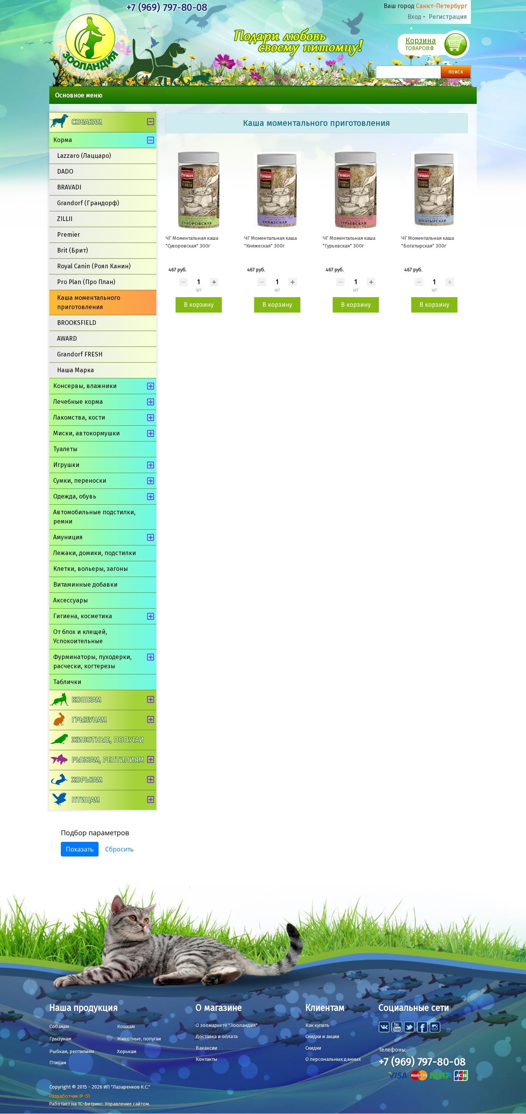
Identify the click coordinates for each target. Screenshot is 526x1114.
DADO (65, 171)
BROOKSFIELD (76, 322)
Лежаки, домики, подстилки (94, 553)
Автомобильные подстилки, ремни (94, 516)
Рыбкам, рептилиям (108, 760)
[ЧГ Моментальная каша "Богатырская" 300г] (434, 190)
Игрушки (66, 464)
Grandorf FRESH (79, 354)
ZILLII (64, 218)
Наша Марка (75, 370)
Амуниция (68, 537)
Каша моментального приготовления (88, 302)
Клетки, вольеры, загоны (90, 568)
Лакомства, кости (79, 417)
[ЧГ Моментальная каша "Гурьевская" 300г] (356, 190)
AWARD (67, 338)
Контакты (206, 1059)
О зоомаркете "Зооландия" (227, 1025)
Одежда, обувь (74, 496)
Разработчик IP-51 (69, 1096)
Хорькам (87, 780)
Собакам (87, 122)
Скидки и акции (322, 1036)
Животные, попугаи (108, 740)
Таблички (67, 682)
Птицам (85, 800)
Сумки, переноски (79, 480)
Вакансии (206, 1048)
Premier (68, 234)
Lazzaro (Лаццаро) (84, 155)
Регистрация (448, 16)
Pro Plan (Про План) (86, 282)
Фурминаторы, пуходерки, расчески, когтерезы (92, 661)
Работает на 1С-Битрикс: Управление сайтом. (99, 1104)
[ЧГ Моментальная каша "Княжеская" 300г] (277, 190)
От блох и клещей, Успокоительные (80, 636)
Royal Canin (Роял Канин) (94, 266)
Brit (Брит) (72, 250)
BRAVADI (69, 187)
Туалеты (65, 449)
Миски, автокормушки (86, 433)
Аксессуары (70, 600)
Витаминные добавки (85, 584)
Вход (414, 16)
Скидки (313, 1048)
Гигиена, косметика (82, 616)
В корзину (199, 304)
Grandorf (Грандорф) (88, 203)
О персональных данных (333, 1059)
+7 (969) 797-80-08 (166, 7)
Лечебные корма (78, 401)
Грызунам (89, 720)
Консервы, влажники (85, 386)
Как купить (317, 1025)
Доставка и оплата (217, 1036)
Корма (62, 140)
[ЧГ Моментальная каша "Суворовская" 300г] (199, 190)
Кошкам (86, 700)
